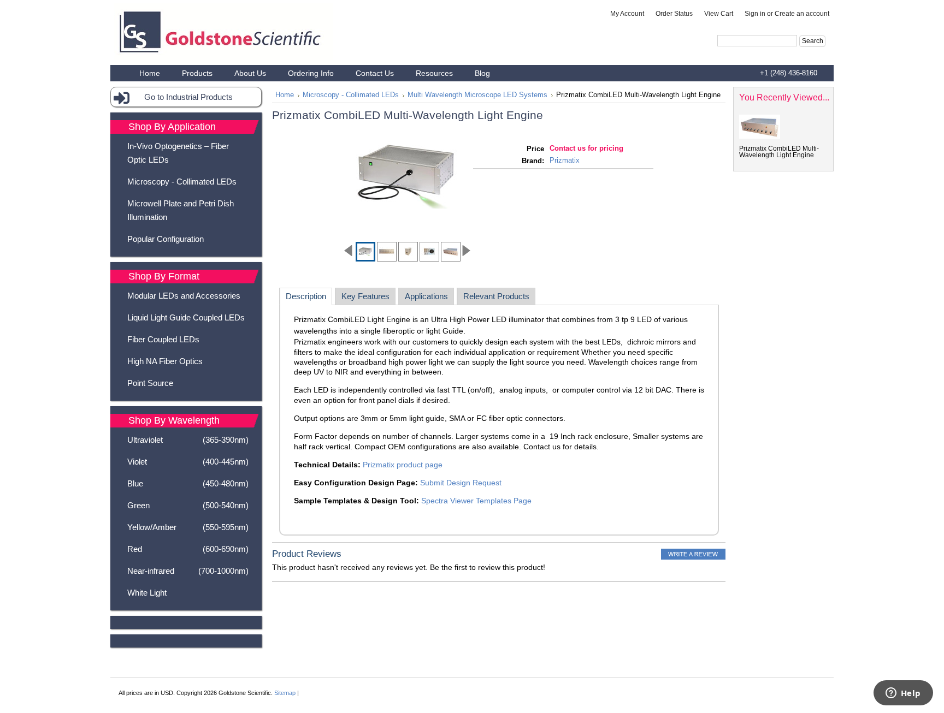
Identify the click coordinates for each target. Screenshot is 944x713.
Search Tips (788, 53)
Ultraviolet (188, 439)
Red (188, 549)
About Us (250, 73)
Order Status (674, 13)
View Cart (718, 13)
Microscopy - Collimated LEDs (182, 181)
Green (188, 505)
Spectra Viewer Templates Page (476, 500)
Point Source (150, 383)
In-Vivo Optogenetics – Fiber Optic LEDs (178, 152)
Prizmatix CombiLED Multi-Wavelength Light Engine (779, 151)
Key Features (365, 296)
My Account (627, 13)
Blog (482, 73)
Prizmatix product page (402, 464)
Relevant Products (496, 296)
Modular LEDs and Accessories (183, 295)
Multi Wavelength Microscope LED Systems (477, 95)
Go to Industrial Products (188, 97)
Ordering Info (311, 73)
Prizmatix (565, 160)
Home (284, 95)
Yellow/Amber (188, 527)
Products (197, 73)
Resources (434, 73)
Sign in (755, 13)
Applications (426, 296)
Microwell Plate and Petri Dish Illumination (180, 210)
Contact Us (375, 73)
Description (306, 296)
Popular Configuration (165, 238)
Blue (188, 483)
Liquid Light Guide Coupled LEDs (186, 317)
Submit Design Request (461, 482)
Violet (188, 461)
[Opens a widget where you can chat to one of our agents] (903, 694)
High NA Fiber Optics (165, 361)
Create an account (802, 13)
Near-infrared (188, 570)
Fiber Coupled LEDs (163, 339)
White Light (147, 592)
